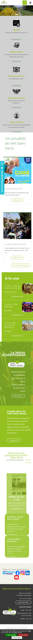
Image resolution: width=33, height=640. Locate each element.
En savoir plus (16, 29)
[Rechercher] (24, 2)
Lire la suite (17, 200)
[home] (2, 163)
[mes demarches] (2, 180)
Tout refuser (24, 635)
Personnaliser (16, 637)
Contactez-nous (23, 602)
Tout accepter (11, 635)
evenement (8, 310)
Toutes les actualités (20, 265)
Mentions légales (12, 628)
